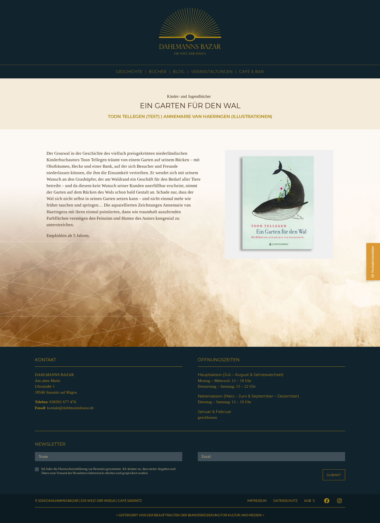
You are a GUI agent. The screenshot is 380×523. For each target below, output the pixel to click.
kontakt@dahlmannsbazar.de (70, 408)
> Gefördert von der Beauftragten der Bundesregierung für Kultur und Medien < (190, 515)
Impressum (257, 501)
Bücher (157, 71)
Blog (179, 71)
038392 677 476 (62, 402)
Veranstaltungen (212, 71)
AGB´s (309, 501)
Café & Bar (251, 71)
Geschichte (129, 71)
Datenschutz (285, 501)
